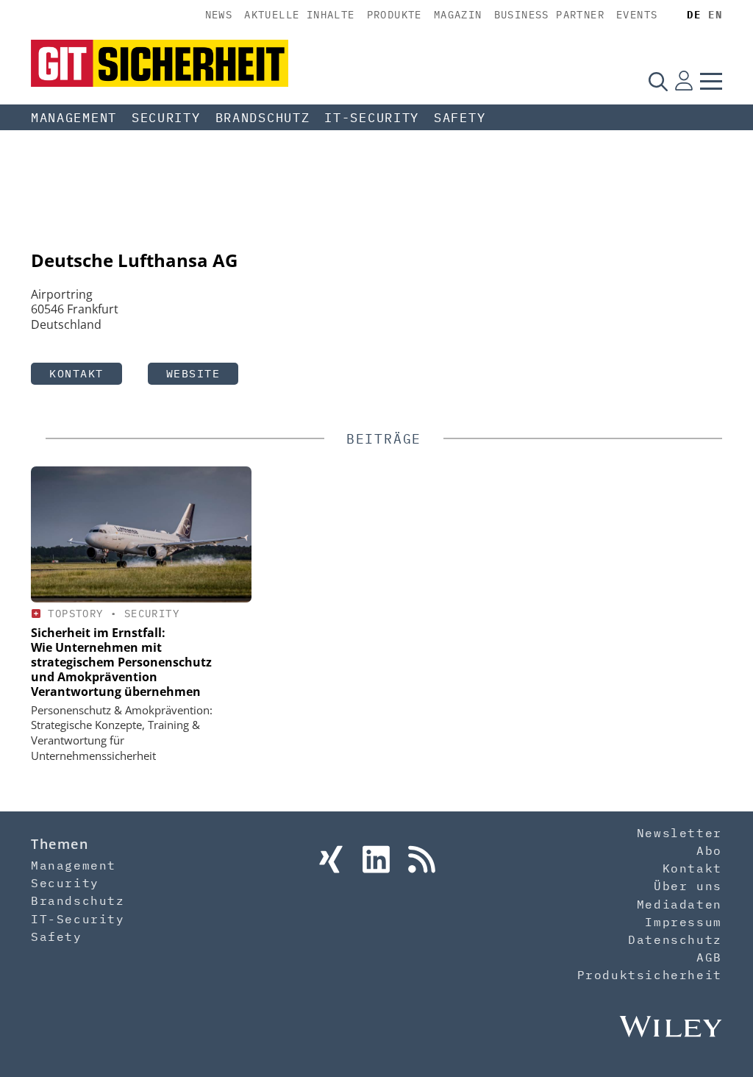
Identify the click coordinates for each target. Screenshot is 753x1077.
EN (715, 14)
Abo (709, 850)
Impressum (683, 921)
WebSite (193, 373)
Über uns (688, 885)
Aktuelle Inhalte (299, 14)
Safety (459, 118)
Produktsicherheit (649, 974)
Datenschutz (675, 939)
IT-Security (371, 118)
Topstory (75, 613)
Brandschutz (262, 118)
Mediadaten (679, 904)
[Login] (684, 81)
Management (74, 118)
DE (694, 14)
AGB (709, 957)
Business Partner (549, 14)
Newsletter (679, 832)
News (219, 14)
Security (166, 118)
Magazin (458, 14)
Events (636, 14)
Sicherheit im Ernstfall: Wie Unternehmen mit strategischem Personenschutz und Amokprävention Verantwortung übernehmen (121, 662)
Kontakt (76, 373)
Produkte (394, 14)
